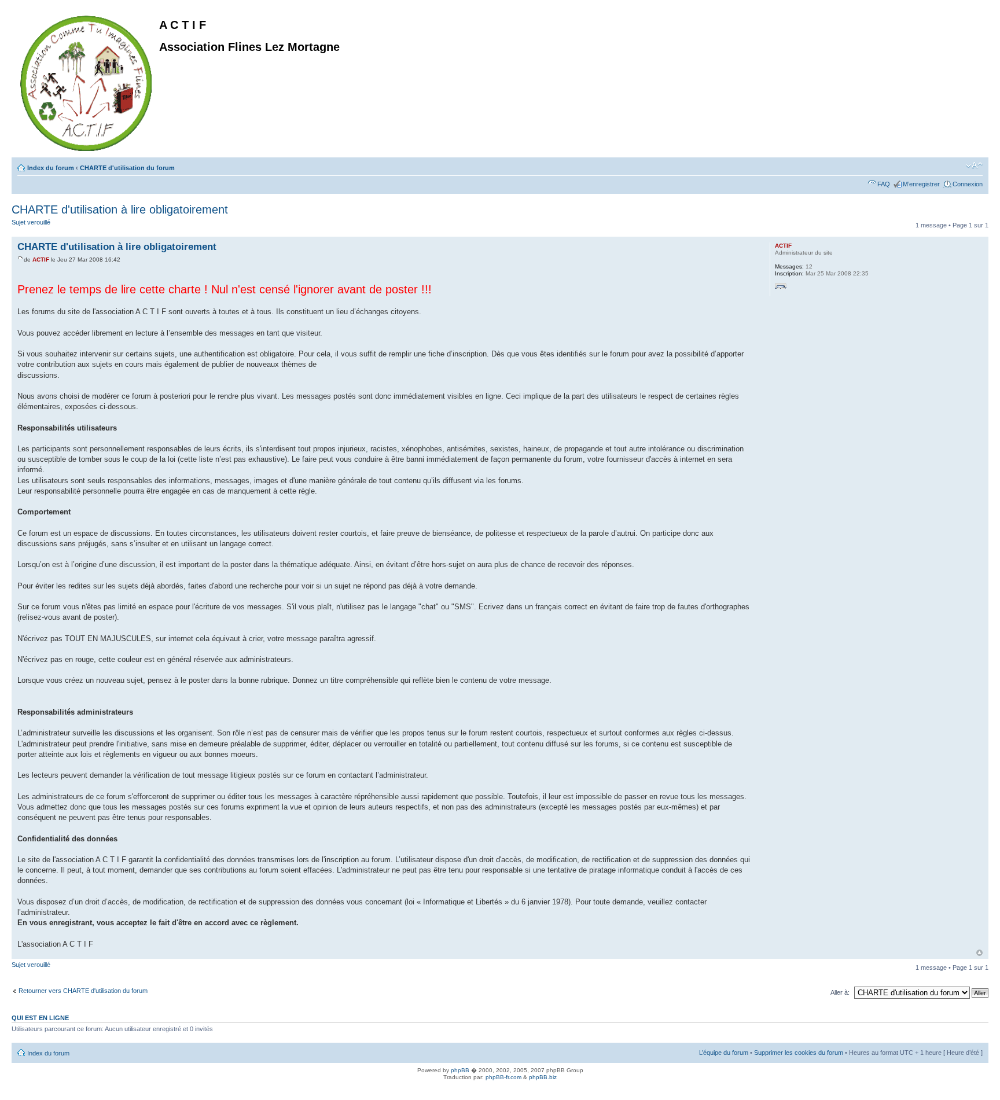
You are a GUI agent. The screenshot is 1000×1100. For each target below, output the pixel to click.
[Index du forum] (86, 81)
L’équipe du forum (723, 1052)
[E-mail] (780, 289)
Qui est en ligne (40, 1017)
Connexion (968, 184)
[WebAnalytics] (23, 1090)
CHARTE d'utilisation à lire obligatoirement (120, 209)
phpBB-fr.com (503, 1077)
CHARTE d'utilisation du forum (127, 167)
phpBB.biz (543, 1077)
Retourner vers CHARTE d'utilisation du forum (83, 990)
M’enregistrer (921, 184)
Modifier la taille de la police (974, 165)
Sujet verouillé (31, 222)
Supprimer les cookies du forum (798, 1052)
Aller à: (840, 992)
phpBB (460, 1070)
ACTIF (40, 259)
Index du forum (50, 167)
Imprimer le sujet (956, 165)
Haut (979, 953)
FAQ (883, 184)
